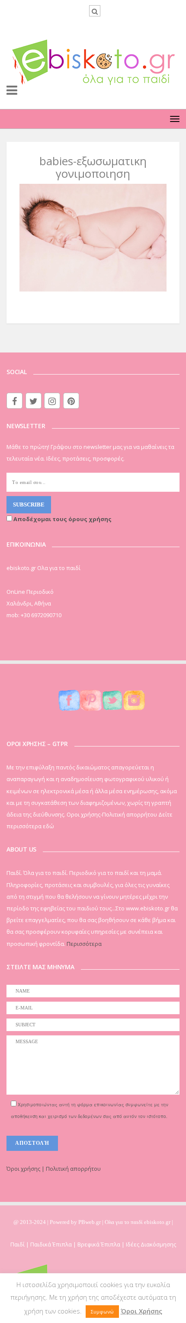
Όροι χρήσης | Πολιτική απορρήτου (53, 1168)
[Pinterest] (71, 401)
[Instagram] (52, 401)
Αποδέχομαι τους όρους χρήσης (62, 519)
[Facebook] (14, 401)
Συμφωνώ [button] (102, 1311)
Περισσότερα (84, 944)
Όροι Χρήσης (141, 1311)
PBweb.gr (90, 1222)
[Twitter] (34, 401)
